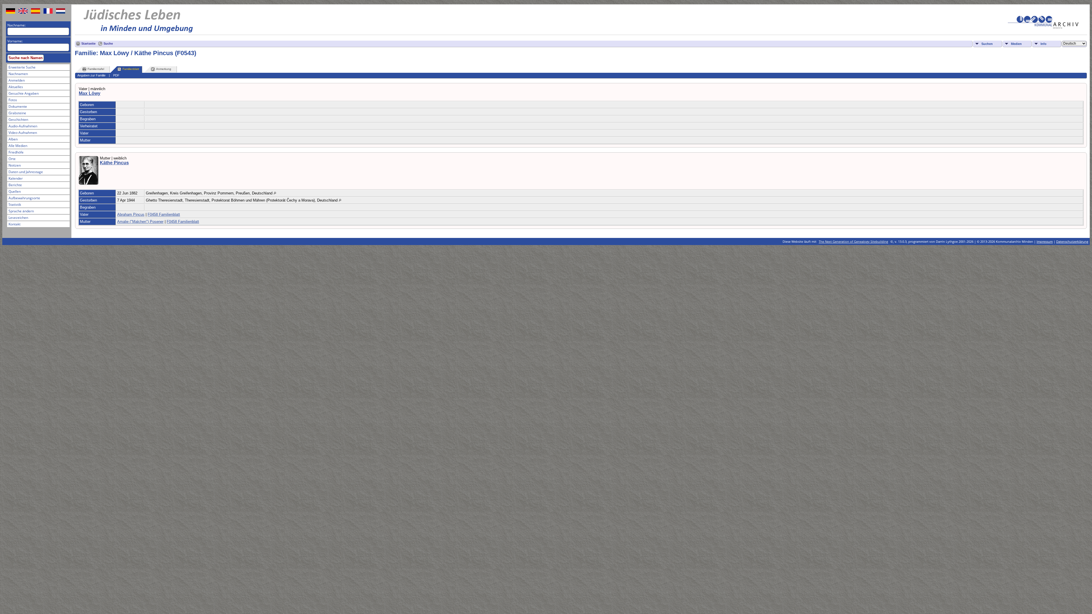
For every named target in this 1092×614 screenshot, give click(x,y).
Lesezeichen (18, 217)
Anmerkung (163, 68)
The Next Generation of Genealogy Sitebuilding (853, 241)
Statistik (15, 204)
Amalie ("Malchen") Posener (140, 221)
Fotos (13, 100)
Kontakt (14, 224)
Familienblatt (131, 68)
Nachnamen (18, 73)
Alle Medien (18, 145)
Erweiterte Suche (22, 67)
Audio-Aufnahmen (23, 126)
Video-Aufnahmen (23, 132)
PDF (116, 75)
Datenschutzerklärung (1072, 241)
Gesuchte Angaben (24, 93)
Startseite (88, 43)
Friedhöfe (16, 152)
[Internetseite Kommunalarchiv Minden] (1043, 27)
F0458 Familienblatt (164, 214)
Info (1043, 43)
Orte (12, 158)
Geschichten (18, 119)
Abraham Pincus (130, 214)
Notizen (15, 165)
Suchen (987, 43)
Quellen (15, 191)
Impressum (1045, 241)
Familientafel (96, 68)
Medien (1016, 43)
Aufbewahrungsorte (24, 198)
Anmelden (17, 80)
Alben (13, 139)
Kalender (16, 178)
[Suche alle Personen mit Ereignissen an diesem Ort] (275, 193)
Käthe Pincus (114, 162)
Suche (108, 43)
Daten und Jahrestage (26, 171)
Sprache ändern (21, 211)
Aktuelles (16, 86)
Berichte (15, 184)
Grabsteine (17, 113)
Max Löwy (89, 93)
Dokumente (18, 106)
